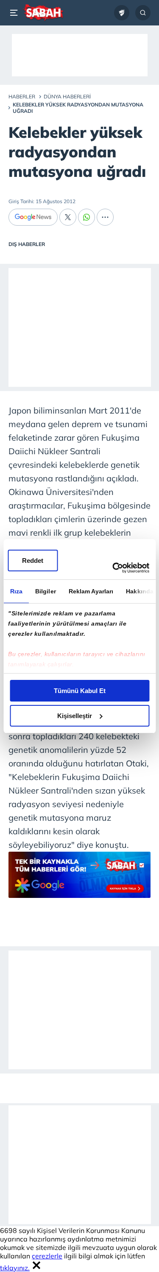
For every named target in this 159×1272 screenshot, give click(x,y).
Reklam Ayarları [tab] (90, 591)
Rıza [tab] (16, 591)
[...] (105, 217)
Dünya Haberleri (67, 96)
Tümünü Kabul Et (80, 690)
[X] (67, 217)
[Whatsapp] (86, 217)
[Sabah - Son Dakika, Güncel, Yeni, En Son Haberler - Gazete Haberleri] (43, 12)
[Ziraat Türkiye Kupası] (121, 12)
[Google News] (33, 217)
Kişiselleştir (74, 715)
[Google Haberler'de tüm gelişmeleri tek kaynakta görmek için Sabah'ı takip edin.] (79, 879)
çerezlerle (47, 1256)
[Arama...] (143, 12)
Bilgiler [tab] (45, 591)
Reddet (32, 560)
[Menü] (15, 13)
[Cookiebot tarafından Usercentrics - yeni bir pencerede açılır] (113, 567)
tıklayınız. (15, 1268)
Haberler (21, 96)
